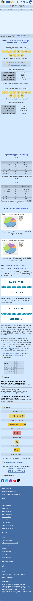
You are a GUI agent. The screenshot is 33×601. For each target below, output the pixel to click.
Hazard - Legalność (7, 557)
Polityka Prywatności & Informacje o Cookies (13, 574)
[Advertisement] (16, 22)
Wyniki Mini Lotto (6, 520)
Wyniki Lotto (5, 502)
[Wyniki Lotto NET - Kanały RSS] (19, 481)
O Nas (3, 571)
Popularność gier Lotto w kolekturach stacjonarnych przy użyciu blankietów (13, 382)
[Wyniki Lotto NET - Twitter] (6, 481)
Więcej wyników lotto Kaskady (10, 348)
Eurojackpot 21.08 (7, 10)
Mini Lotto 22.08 (27, 10)
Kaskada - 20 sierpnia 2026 (16, 472)
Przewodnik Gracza (7, 545)
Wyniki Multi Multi (6, 517)
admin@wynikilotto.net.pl (9, 491)
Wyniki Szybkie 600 (7, 511)
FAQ (3, 566)
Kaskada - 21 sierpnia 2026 (16, 470)
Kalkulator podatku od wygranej (10, 543)
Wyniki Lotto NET (4, 35)
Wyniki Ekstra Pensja (7, 525)
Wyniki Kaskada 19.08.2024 (10, 353)
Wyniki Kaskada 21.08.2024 (16, 355)
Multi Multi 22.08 (17, 10)
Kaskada (13, 35)
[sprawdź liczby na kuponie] (20, 2)
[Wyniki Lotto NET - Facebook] (2, 481)
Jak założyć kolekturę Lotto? (10, 390)
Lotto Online (5, 554)
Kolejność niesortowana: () (17, 58)
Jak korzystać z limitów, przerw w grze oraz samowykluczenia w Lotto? (15, 397)
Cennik (3, 537)
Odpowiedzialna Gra (7, 540)
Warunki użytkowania (7, 577)
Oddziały (4, 548)
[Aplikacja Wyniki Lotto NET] (17, 2)
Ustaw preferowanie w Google (18, 65)
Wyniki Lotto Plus (6, 505)
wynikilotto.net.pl (15, 494)
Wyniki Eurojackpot (7, 514)
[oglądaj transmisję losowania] (23, 2)
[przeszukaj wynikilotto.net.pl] (26, 2)
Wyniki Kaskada (21, 35)
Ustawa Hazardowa (6, 551)
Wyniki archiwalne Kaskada (13, 462)
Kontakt (4, 569)
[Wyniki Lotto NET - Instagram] (10, 481)
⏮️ (7, 62)
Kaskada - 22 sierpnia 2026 (16, 468)
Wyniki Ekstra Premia (7, 528)
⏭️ (26, 62)
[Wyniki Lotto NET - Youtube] (15, 481)
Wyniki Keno (5, 508)
